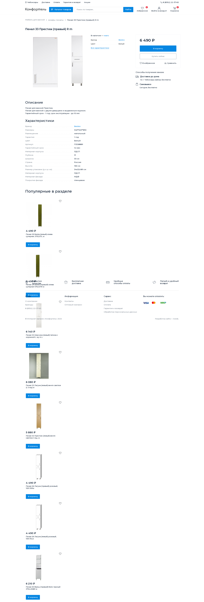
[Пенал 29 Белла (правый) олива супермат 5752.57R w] (39, 265)
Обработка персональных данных (120, 312)
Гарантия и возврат (72, 2)
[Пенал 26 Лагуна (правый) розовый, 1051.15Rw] (39, 467)
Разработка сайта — (167, 319)
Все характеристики (100, 48)
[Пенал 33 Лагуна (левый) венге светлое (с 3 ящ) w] (39, 366)
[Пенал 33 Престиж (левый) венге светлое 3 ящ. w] (39, 416)
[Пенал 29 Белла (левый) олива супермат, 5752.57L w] (39, 215)
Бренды (29, 305)
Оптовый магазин (73, 305)
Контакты (69, 301)
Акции (87, 2)
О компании (31, 301)
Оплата (56, 2)
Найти (128, 9)
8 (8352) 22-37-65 (171, 2)
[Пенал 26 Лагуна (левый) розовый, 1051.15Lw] (39, 517)
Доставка (46, 2)
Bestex (122, 40)
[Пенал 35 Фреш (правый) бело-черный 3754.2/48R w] (39, 567)
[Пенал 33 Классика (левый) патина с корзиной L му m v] (39, 315)
